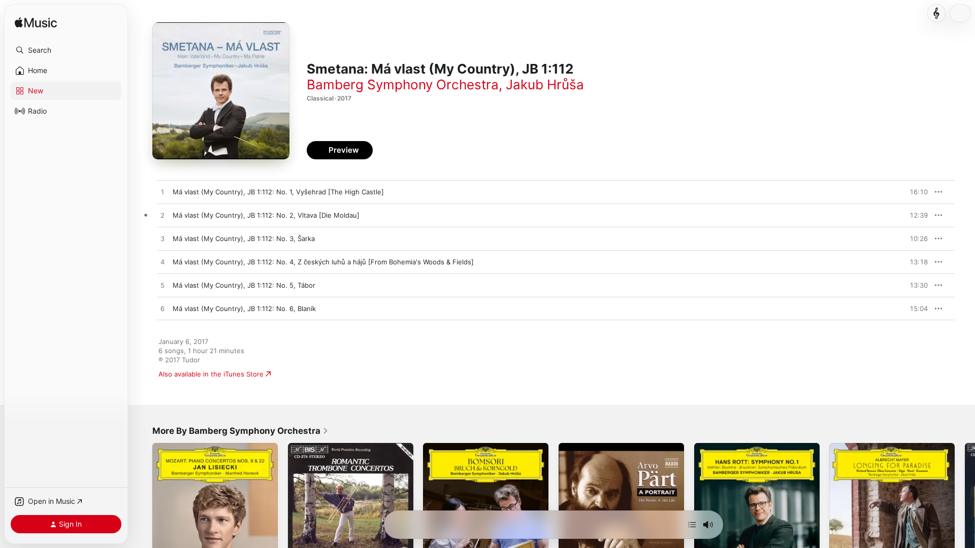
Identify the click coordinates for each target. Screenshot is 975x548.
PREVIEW (916, 192)
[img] (36, 23)
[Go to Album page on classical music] (936, 13)
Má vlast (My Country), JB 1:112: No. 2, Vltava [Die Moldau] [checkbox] (266, 215)
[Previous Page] (142, 505)
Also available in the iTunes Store (211, 374)
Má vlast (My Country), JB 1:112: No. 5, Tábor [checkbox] (244, 285)
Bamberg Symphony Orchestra (403, 84)
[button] (66, 50)
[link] (240, 430)
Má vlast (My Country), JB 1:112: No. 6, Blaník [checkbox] (244, 308)
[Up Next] (692, 525)
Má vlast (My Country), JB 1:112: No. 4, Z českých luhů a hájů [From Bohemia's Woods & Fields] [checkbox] (323, 262)
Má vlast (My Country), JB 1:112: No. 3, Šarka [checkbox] (244, 238)
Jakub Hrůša (545, 84)
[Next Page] (965, 505)
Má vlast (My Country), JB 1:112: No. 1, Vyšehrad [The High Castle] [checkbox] (278, 192)
